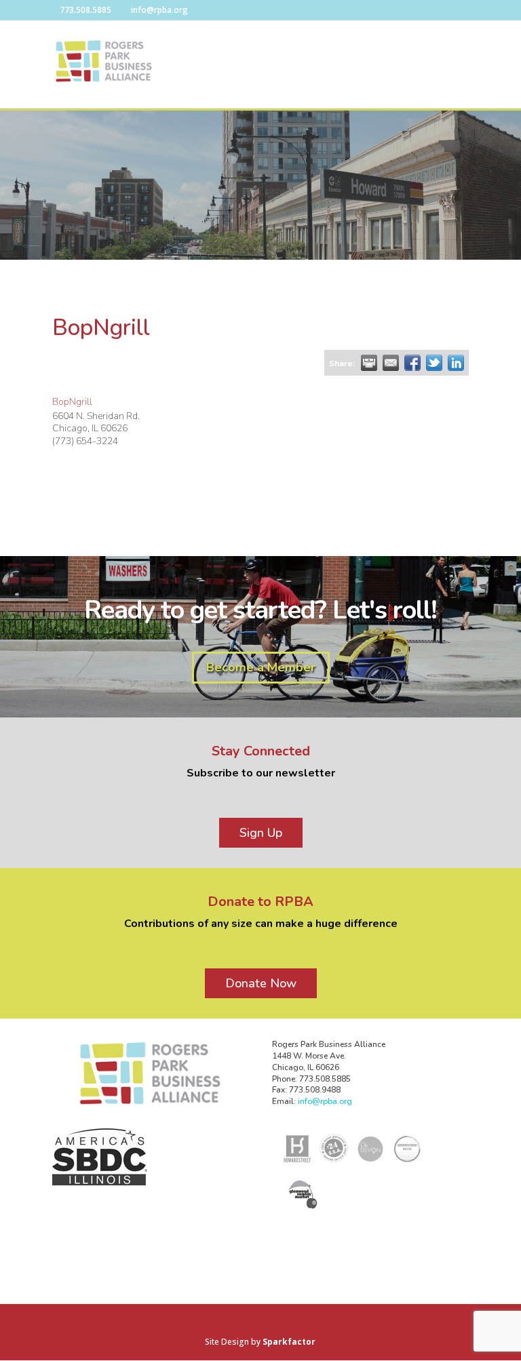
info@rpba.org (325, 1101)
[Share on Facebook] (412, 363)
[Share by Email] (391, 363)
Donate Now (260, 983)
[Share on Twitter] (434, 363)
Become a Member (260, 667)
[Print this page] (369, 363)
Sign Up (260, 833)
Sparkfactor (289, 1341)
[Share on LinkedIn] (456, 363)
